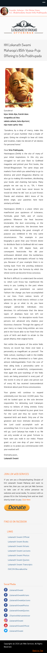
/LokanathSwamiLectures (19, 600)
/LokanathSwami (16, 590)
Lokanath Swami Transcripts (20, 564)
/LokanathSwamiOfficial (19, 626)
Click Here (26, 499)
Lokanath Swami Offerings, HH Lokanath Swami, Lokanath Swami (23, 27)
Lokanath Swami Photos (18, 555)
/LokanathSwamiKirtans (19, 595)
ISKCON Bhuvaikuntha (17, 569)
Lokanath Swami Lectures (19, 550)
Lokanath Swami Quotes (18, 560)
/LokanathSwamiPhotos (19, 605)
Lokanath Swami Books (18, 541)
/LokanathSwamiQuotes (19, 610)
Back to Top (38, 650)
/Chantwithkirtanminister (19, 615)
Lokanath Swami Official (18, 537)
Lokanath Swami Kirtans (18, 546)
